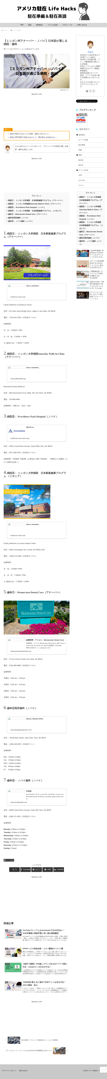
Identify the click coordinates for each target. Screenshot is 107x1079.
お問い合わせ (23, 1070)
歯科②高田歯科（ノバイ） (18, 218)
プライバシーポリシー (9, 1070)
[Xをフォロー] (90, 90)
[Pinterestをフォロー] (93, 90)
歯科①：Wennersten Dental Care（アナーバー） (28, 214)
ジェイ (90, 52)
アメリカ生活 (9, 860)
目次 (34, 196)
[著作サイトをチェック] (87, 90)
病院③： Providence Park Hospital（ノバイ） (27, 207)
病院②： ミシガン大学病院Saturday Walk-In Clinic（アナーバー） (35, 204)
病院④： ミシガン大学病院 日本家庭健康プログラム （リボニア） (35, 211)
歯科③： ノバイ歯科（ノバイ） (21, 221)
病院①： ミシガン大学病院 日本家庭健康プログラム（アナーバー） (36, 200)
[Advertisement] (36, 110)
